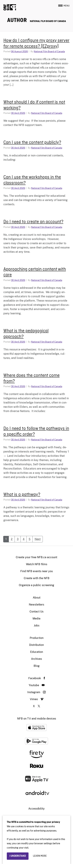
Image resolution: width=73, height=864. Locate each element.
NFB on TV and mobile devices (36, 718)
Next (38, 539)
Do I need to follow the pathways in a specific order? (36, 431)
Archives (36, 658)
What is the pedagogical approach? (26, 334)
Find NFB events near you (36, 571)
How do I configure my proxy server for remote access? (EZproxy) (36, 43)
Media (36, 618)
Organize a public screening (36, 585)
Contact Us (36, 611)
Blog (37, 665)
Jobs (36, 625)
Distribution (36, 645)
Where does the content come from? (31, 378)
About (36, 597)
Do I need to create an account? (33, 222)
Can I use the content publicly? (32, 143)
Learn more (40, 856)
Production (36, 638)
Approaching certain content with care (34, 272)
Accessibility (36, 808)
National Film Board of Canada (48, 21)
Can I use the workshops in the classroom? (32, 180)
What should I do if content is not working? (34, 105)
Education (36, 651)
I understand (18, 856)
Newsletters (36, 604)
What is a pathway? (21, 495)
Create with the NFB (36, 578)
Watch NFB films (36, 564)
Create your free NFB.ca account (36, 557)
